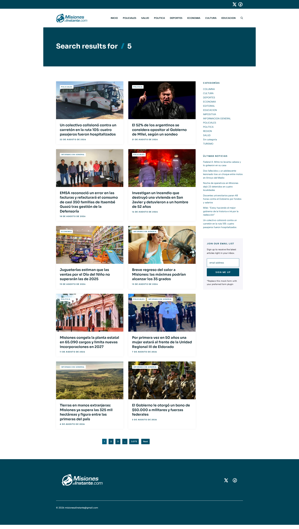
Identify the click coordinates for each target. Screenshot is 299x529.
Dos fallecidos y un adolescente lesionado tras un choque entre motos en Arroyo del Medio (223, 174)
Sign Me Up (223, 272)
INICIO (114, 18)
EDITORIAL (209, 106)
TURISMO (208, 143)
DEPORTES (176, 18)
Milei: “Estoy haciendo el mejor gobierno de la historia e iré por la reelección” (220, 211)
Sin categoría (210, 139)
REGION (207, 131)
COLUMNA (209, 89)
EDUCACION (228, 18)
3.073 (134, 441)
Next (145, 441)
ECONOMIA (193, 18)
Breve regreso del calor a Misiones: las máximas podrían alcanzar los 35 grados (159, 274)
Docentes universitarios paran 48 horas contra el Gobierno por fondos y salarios (222, 199)
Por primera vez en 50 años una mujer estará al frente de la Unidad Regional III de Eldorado (162, 342)
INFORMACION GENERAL (73, 155)
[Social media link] (233, 4)
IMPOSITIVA (209, 114)
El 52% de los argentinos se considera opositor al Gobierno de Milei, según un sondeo (159, 129)
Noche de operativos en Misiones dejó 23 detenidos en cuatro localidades (220, 186)
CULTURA (210, 18)
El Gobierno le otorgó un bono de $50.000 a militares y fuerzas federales (161, 410)
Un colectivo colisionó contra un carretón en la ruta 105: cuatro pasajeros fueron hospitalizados (88, 129)
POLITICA (159, 18)
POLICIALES (129, 18)
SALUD (145, 18)
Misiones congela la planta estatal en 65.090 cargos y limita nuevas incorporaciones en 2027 (89, 342)
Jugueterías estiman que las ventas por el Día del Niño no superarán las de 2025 (85, 274)
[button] (240, 18)
